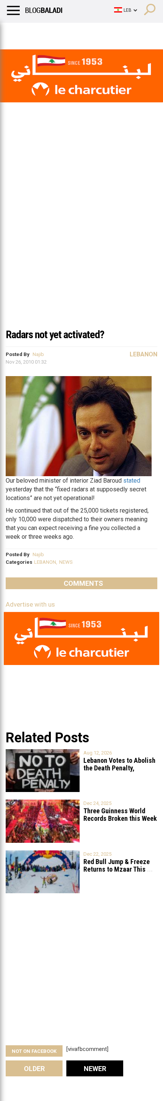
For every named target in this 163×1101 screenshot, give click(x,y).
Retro (76, 32)
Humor (49, 32)
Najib (38, 354)
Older (34, 1069)
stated (131, 480)
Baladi (103, 32)
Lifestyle (17, 32)
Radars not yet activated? (55, 334)
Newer (95, 1069)
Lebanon (143, 354)
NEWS (66, 562)
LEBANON (45, 562)
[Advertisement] (81, 238)
